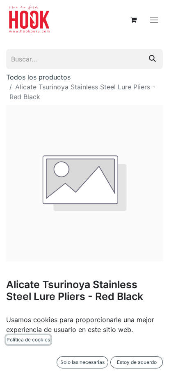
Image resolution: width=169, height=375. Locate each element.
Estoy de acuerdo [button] (137, 362)
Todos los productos (38, 77)
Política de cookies (28, 339)
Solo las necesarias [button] (82, 362)
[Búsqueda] (152, 59)
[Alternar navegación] (154, 20)
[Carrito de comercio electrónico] (134, 19)
